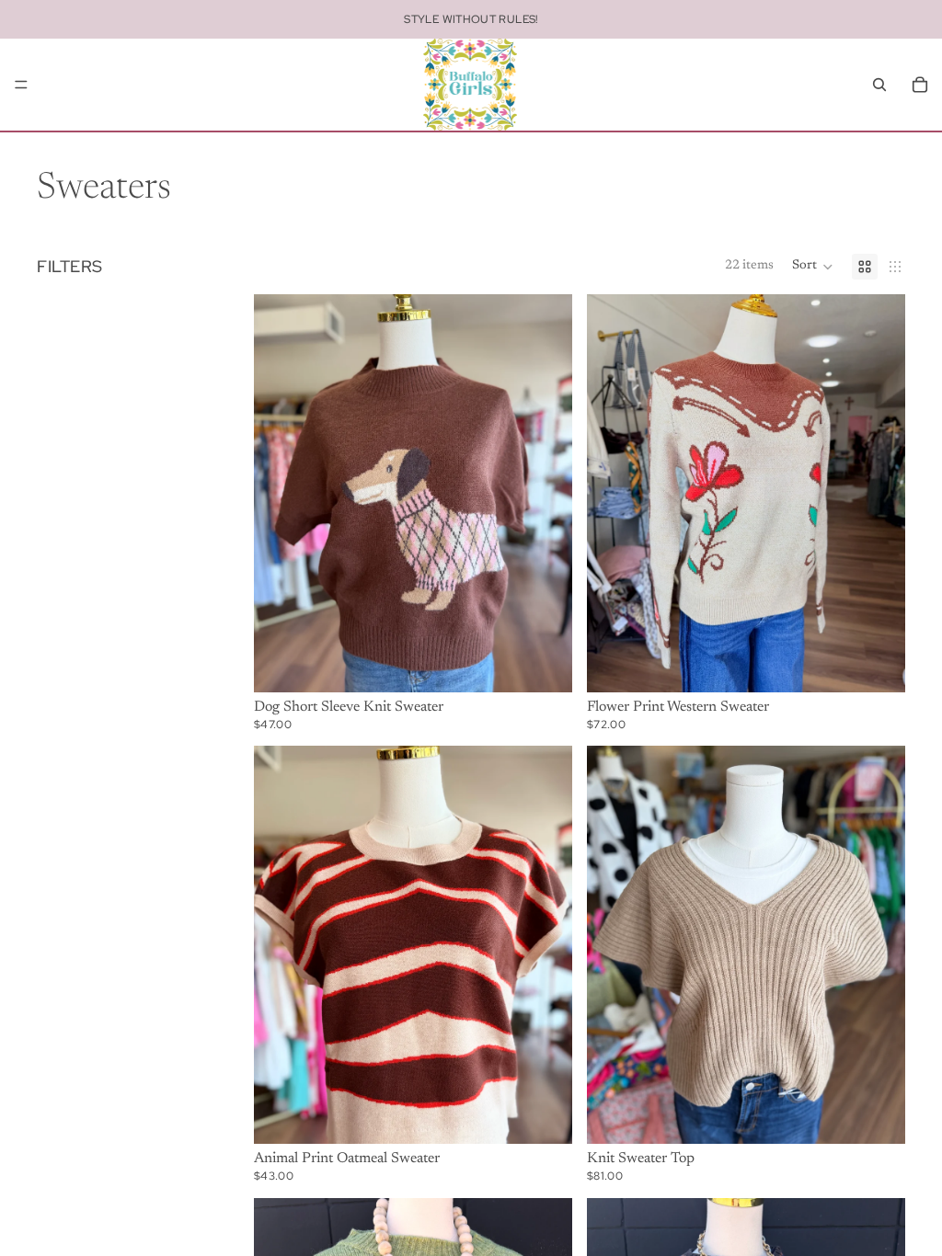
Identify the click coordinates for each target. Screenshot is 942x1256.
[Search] (879, 84)
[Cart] (920, 84)
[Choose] (543, 663)
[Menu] (21, 84)
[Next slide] (544, 493)
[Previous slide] (281, 493)
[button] (812, 266)
